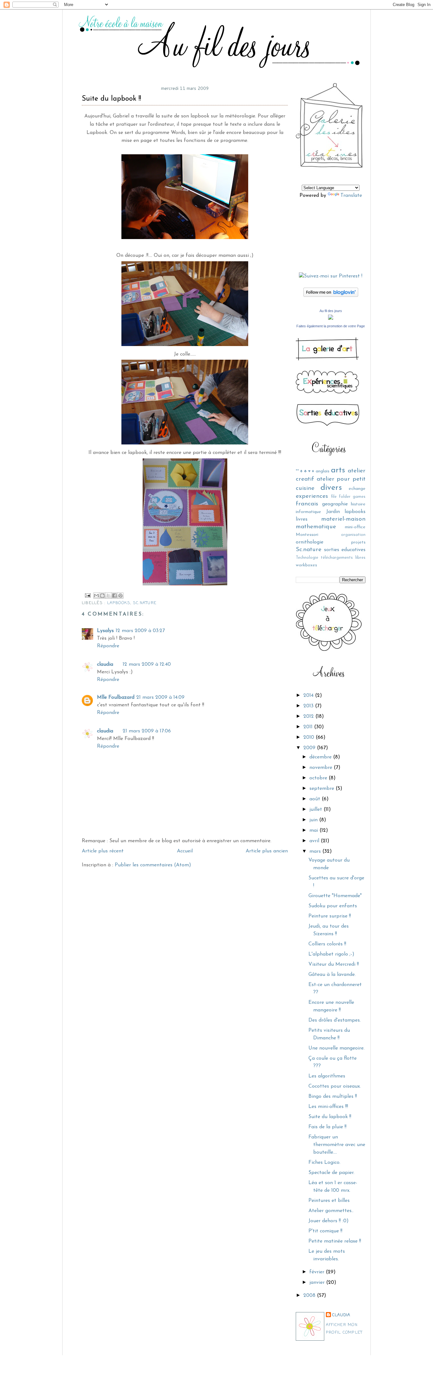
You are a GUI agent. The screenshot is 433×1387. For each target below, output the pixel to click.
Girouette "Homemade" (335, 895)
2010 (309, 737)
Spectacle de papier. (331, 1172)
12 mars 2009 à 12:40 (147, 664)
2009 (310, 747)
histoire (358, 504)
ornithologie (309, 542)
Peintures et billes (329, 1200)
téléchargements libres (343, 558)
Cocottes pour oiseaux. (334, 1086)
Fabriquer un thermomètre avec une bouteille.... (336, 1145)
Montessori (307, 534)
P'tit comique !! (325, 1231)
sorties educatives (344, 549)
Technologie (307, 558)
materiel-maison (343, 519)
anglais (322, 471)
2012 (309, 716)
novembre (321, 767)
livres (301, 519)
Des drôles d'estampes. (334, 1020)
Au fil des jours (331, 311)
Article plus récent (103, 851)
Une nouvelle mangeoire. (336, 1048)
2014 (309, 695)
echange (357, 488)
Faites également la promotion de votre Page (330, 326)
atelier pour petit (341, 479)
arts (338, 470)
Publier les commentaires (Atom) (153, 865)
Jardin (333, 511)
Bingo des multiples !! (332, 1096)
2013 (309, 706)
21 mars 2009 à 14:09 (160, 697)
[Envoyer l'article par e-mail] (88, 595)
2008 (310, 1295)
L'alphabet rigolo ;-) (331, 954)
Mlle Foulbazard (115, 697)
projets (358, 542)
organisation (353, 535)
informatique (308, 512)
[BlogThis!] (102, 595)
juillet (316, 809)
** (297, 471)
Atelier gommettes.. (330, 1210)
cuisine (305, 488)
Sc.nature (308, 550)
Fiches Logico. (324, 1162)
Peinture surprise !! (329, 916)
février (317, 1272)
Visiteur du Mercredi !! (333, 964)
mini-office (355, 527)
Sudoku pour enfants (332, 906)
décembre (321, 757)
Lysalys (105, 630)
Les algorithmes (326, 1076)
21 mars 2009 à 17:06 (147, 731)
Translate (351, 195)
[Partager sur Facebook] (114, 595)
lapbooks (355, 511)
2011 (308, 727)
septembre (322, 788)
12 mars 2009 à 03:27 (140, 630)
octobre (319, 778)
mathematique (316, 527)
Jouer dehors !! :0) (328, 1221)
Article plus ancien (267, 851)
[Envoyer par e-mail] (96, 595)
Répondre (108, 646)
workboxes (306, 565)
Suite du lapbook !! (329, 1116)
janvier (317, 1282)
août (315, 799)
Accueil (185, 851)
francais (307, 504)
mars (315, 851)
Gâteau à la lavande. (332, 974)
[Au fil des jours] (330, 318)
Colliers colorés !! (327, 944)
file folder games (348, 497)
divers (331, 488)
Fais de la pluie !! (327, 1127)
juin (314, 820)
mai (314, 830)
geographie (335, 504)
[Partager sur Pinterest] (120, 595)
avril (315, 841)
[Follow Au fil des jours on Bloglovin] (330, 295)
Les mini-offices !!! (328, 1106)
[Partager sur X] (108, 595)
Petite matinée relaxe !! (334, 1241)
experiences (312, 496)
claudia (341, 1315)
